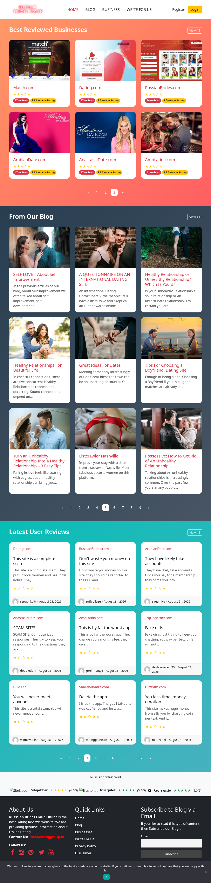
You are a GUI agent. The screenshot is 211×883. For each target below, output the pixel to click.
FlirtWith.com (155, 687)
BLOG (90, 9)
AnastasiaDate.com (97, 159)
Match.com (24, 87)
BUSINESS (111, 9)
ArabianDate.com (30, 159)
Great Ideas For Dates (100, 365)
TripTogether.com (158, 618)
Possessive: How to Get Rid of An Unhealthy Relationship (171, 461)
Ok (106, 876)
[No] (206, 872)
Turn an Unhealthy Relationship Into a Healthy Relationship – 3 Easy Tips (38, 461)
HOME (72, 9)
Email (145, 836)
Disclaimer (83, 853)
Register (178, 9)
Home (79, 818)
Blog (78, 825)
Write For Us (84, 839)
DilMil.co (20, 687)
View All (194, 30)
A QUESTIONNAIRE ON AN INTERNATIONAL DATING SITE (104, 279)
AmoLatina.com (160, 159)
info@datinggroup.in (47, 837)
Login (195, 9)
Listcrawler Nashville (98, 456)
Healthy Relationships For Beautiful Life (37, 367)
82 (140, 758)
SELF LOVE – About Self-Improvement (35, 277)
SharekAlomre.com (94, 687)
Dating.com (90, 87)
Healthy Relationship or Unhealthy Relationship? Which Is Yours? (168, 279)
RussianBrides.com (163, 87)
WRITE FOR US (139, 9)
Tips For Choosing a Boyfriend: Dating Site (165, 367)
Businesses (83, 832)
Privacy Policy (85, 846)
